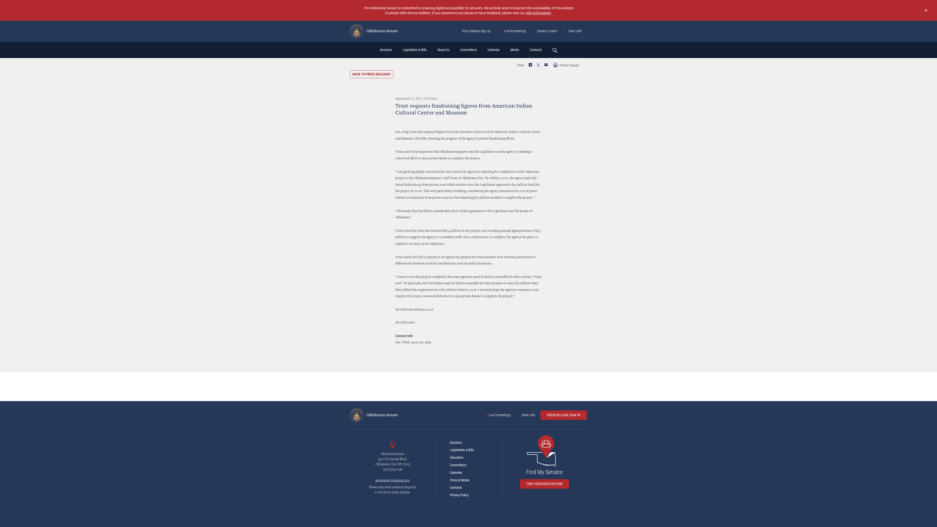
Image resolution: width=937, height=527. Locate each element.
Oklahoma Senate (381, 31)
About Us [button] (443, 50)
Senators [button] (386, 50)
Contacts (456, 487)
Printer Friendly (569, 65)
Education (456, 457)
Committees (458, 465)
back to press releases (372, 74)
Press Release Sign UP (564, 415)
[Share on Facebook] (530, 65)
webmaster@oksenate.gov (392, 480)
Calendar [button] (494, 50)
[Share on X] (538, 65)
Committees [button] (468, 50)
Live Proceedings (515, 31)
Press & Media (459, 480)
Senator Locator (547, 31)
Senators (456, 443)
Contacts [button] (536, 50)
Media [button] (514, 50)
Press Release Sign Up (476, 31)
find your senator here (544, 484)
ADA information (538, 12)
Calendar (456, 473)
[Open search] (555, 50)
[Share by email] (546, 65)
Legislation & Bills (462, 450)
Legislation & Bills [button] (415, 50)
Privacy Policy (459, 495)
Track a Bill (575, 31)
